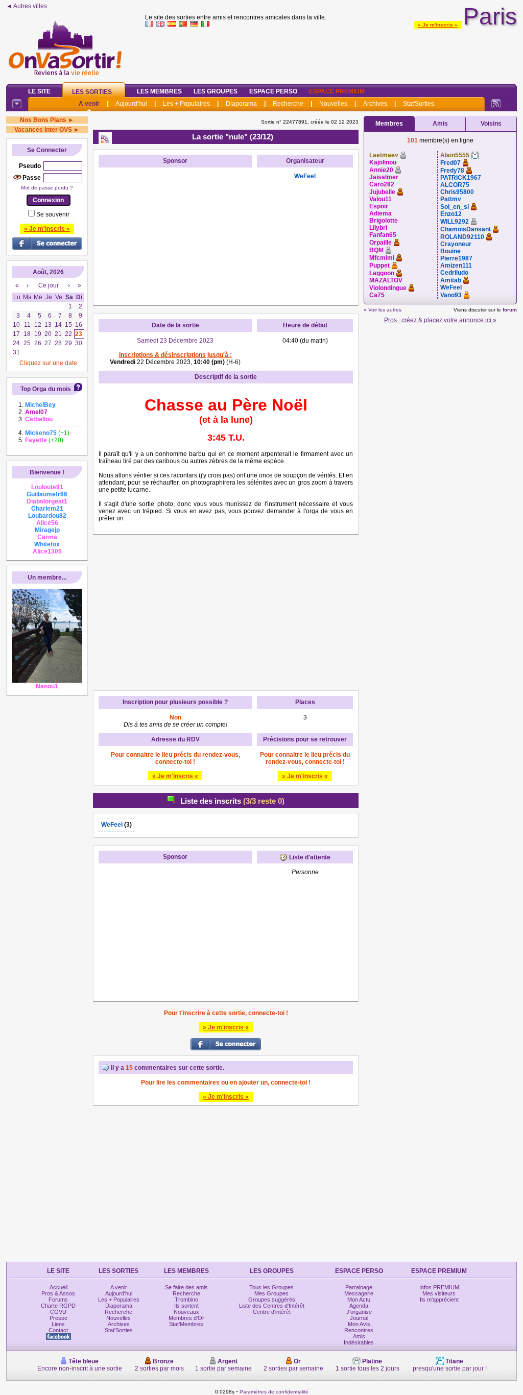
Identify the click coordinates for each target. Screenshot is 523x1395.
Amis (440, 123)
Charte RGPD (58, 1306)
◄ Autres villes (26, 6)
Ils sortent (186, 1306)
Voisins (491, 123)
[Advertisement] (331, 53)
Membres (389, 123)
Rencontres (358, 1330)
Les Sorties (92, 91)
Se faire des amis (186, 1287)
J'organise (359, 1312)
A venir (89, 103)
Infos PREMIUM (439, 1287)
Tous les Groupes (271, 1287)
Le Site (39, 91)
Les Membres (159, 91)
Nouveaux (186, 1312)
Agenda (358, 1306)
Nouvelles (333, 103)
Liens (58, 1324)
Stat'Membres (186, 1324)
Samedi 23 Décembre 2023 (175, 340)
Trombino (186, 1299)
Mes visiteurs (439, 1293)
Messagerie (358, 1293)
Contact (58, 1330)
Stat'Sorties (418, 103)
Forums (58, 1299)
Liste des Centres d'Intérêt (271, 1306)
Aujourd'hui (131, 103)
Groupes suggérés (271, 1299)
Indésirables (359, 1342)
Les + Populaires (186, 103)
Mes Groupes (271, 1293)
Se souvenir (52, 214)
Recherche (288, 103)
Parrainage (358, 1287)
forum (510, 309)
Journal (359, 1318)
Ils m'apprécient (439, 1299)
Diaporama (241, 103)
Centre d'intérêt (272, 1312)
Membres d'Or (186, 1318)
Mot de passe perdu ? (47, 187)
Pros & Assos (58, 1293)
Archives (375, 103)
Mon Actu (358, 1299)
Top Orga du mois (45, 389)
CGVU (58, 1312)
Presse (58, 1318)
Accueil (58, 1287)
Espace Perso (273, 91)
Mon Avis (359, 1324)
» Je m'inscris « (438, 25)
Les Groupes (215, 91)
